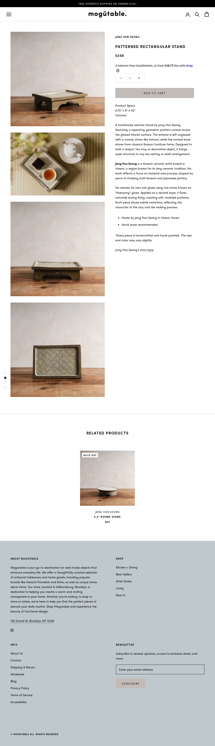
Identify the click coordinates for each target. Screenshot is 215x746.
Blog (13, 681)
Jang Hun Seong (127, 37)
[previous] (13, 482)
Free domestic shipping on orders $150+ (107, 3)
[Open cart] (207, 14)
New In (120, 595)
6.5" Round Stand (107, 517)
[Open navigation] (8, 14)
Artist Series (124, 581)
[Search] (197, 14)
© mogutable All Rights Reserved (34, 734)
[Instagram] (11, 629)
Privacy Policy (19, 688)
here (150, 250)
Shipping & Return (22, 667)
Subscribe (131, 683)
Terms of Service (21, 695)
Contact (15, 660)
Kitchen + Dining (127, 567)
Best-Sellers (124, 574)
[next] (202, 482)
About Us (16, 653)
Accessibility (18, 702)
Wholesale (17, 674)
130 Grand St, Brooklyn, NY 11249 (32, 621)
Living (120, 588)
